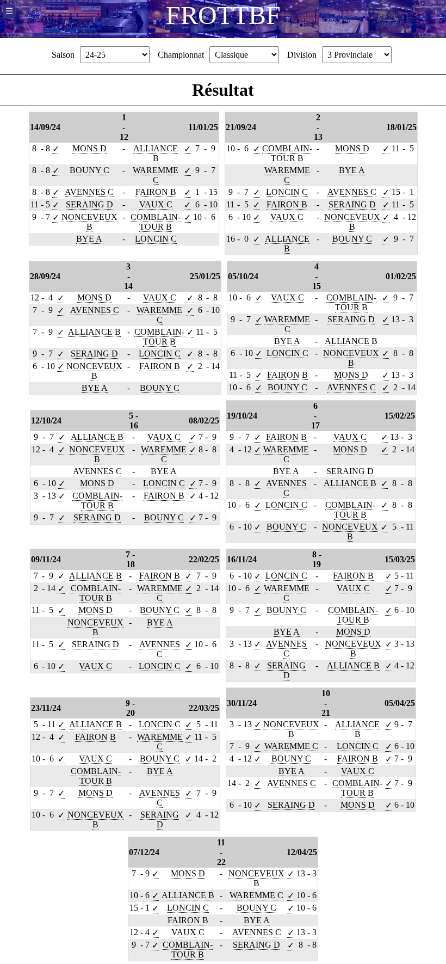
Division (302, 54)
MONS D (89, 148)
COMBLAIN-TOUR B (156, 221)
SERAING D (89, 204)
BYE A (89, 238)
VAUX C (155, 204)
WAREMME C (155, 175)
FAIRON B (155, 192)
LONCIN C (156, 238)
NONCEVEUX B (89, 221)
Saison (63, 54)
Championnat (181, 54)
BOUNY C (89, 170)
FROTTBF (223, 15)
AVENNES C (89, 192)
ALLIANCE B (155, 153)
